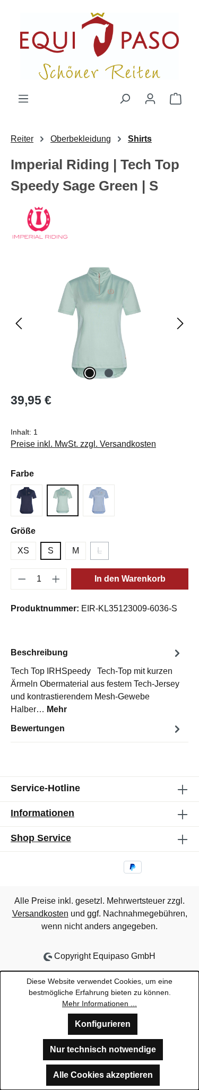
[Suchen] (124, 98)
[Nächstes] (180, 323)
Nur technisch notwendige (103, 1049)
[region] (99, 323)
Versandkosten (40, 913)
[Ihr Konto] (150, 98)
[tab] (97, 681)
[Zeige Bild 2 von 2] (109, 373)
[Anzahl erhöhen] (56, 579)
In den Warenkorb (130, 578)
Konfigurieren (103, 1023)
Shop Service (41, 838)
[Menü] (23, 98)
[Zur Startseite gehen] (99, 46)
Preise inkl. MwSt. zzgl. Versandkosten (83, 443)
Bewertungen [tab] (38, 728)
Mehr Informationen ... (99, 1003)
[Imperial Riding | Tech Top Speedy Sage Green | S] (99, 323)
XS (23, 550)
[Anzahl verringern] (22, 579)
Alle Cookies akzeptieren (103, 1074)
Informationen (42, 813)
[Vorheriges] (19, 323)
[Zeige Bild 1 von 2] (89, 373)
